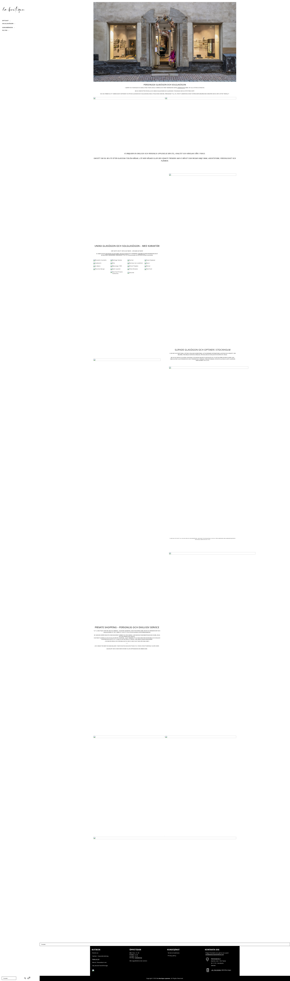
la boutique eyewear (163, 978)
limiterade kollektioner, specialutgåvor (117, 253)
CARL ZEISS (206, 360)
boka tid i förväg (137, 646)
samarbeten (141, 253)
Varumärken (7, 27)
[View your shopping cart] (28, 978)
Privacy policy (172, 955)
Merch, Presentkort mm (99, 962)
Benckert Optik (206, 539)
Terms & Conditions (174, 953)
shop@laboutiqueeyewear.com (214, 954)
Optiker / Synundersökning (100, 956)
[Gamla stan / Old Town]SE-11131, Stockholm (218, 961)
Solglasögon (7, 23)
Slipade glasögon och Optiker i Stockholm (203, 349)
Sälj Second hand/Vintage (100, 965)
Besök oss (95, 953)
